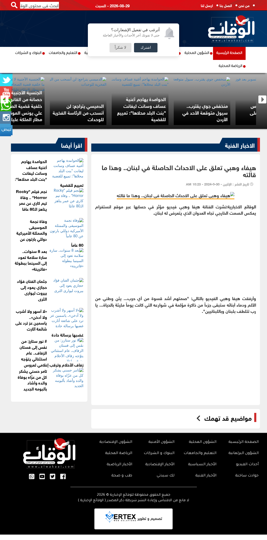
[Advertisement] (175, 252)
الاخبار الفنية (240, 144)
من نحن (244, 5)
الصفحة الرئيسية (229, 53)
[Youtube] (42, 477)
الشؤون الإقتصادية (115, 442)
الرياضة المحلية (230, 66)
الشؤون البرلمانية (243, 453)
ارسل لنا (207, 5)
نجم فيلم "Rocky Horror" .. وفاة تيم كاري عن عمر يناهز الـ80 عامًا (31, 199)
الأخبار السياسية (202, 465)
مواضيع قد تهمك (228, 417)
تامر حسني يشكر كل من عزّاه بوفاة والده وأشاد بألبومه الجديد (32, 379)
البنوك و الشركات (28, 53)
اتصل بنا (226, 5)
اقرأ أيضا (71, 144)
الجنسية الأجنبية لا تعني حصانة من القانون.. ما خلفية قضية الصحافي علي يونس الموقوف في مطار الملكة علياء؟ (41, 105)
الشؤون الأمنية (161, 442)
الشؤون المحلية (197, 53)
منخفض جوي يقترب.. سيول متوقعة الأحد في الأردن (228, 112)
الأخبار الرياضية (119, 465)
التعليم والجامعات (63, 53)
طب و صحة (121, 476)
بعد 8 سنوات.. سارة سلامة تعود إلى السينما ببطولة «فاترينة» (31, 259)
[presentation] (5, 99)
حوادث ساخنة (247, 476)
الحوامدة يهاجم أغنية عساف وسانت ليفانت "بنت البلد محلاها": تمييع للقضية (164, 109)
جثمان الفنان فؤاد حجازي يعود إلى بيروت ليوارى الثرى (32, 289)
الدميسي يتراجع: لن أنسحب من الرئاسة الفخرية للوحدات (101, 112)
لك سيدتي (165, 476)
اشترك (146, 47)
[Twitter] (52, 477)
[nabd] (6, 130)
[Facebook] (63, 477)
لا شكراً (120, 47)
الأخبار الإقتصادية (159, 465)
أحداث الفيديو (247, 465)
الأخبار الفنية (205, 476)
